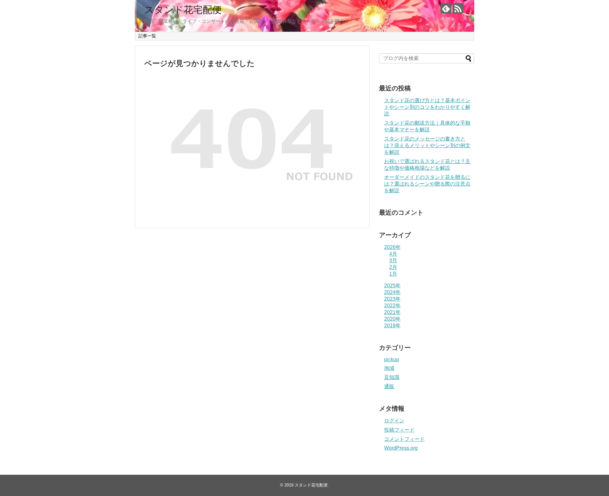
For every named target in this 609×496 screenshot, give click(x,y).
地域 (389, 368)
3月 (393, 260)
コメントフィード (404, 439)
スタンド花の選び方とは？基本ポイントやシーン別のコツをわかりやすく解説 (427, 107)
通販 (389, 386)
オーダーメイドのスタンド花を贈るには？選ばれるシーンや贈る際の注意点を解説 (427, 183)
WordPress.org (401, 448)
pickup (391, 359)
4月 (393, 254)
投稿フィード (399, 430)
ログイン (394, 420)
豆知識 (391, 377)
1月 (393, 274)
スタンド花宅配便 (183, 9)
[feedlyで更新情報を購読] (446, 8)
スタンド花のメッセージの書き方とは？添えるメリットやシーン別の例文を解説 (427, 145)
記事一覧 (147, 35)
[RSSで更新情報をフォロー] (458, 8)
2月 (393, 267)
